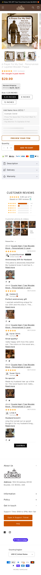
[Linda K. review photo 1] (10, 433)
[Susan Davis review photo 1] (10, 393)
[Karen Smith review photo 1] (10, 353)
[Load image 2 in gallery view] (20, 56)
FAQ (18, 524)
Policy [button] (7, 499)
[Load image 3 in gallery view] (31, 56)
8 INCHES (25, 97)
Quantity (5, 143)
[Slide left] (2, 57)
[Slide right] (39, 57)
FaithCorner (23, 569)
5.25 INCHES (10, 97)
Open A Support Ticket (18, 517)
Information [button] (9, 494)
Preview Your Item (20, 138)
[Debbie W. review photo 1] (10, 314)
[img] (10, 251)
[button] (2, 7)
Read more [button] (10, 267)
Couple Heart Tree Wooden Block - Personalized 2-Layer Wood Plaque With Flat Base (20, 248)
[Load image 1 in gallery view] (9, 56)
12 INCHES (9, 102)
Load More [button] (20, 445)
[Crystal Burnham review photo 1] (10, 274)
